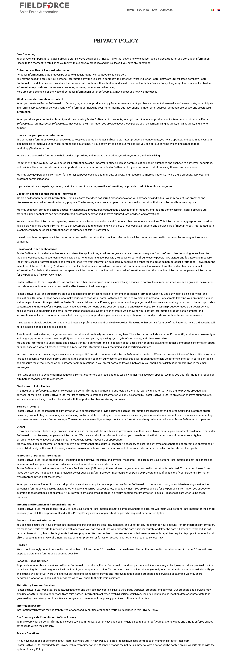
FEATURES (143, 9)
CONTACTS (166, 9)
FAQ (154, 9)
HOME (130, 9)
